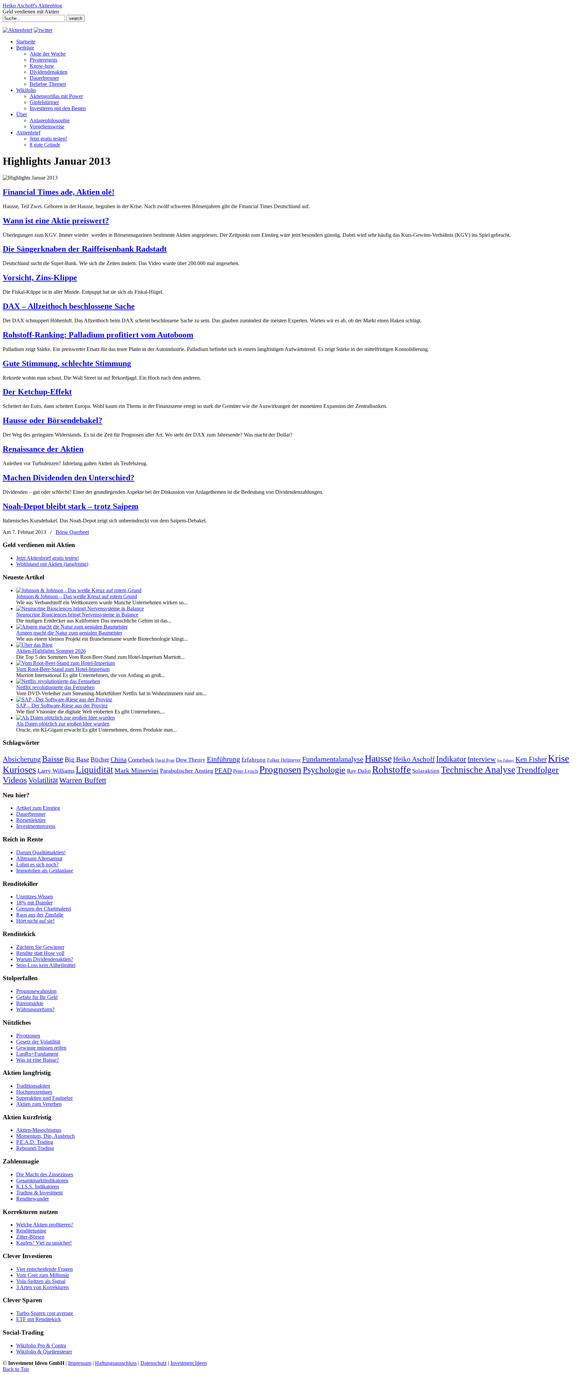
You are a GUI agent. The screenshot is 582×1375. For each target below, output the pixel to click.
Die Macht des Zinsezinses (44, 1174)
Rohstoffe (391, 769)
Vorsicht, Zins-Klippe (40, 277)
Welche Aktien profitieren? (44, 1224)
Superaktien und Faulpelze (44, 1098)
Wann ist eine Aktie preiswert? (56, 220)
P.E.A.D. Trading (34, 1142)
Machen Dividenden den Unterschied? (68, 477)
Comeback (141, 759)
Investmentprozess (35, 826)
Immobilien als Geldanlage (44, 870)
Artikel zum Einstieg (38, 808)
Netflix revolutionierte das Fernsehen (55, 687)
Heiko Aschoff (414, 759)
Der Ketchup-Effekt (37, 391)
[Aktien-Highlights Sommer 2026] (34, 645)
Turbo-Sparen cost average (44, 1313)
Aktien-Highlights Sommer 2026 (51, 651)
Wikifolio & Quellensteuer (44, 1351)
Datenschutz (153, 1363)
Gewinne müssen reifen (41, 1048)
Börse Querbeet (72, 532)
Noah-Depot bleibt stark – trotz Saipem (70, 506)
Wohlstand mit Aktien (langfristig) (52, 564)
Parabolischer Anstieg (186, 770)
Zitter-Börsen (30, 1237)
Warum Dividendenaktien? (44, 959)
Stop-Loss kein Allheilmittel (45, 965)
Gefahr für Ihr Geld (37, 997)
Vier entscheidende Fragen (44, 1269)
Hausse (378, 758)
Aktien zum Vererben (39, 1104)
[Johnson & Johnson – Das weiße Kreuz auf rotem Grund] (78, 590)
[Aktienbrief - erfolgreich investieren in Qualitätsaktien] (17, 30)
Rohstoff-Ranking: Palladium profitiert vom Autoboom (98, 334)
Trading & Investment (39, 1192)
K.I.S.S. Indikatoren (37, 1186)
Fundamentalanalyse (332, 759)
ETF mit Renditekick (38, 1319)
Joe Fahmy (505, 760)
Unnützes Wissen (34, 896)
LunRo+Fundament (37, 1054)
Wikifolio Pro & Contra (41, 1345)
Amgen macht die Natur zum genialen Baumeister (69, 633)
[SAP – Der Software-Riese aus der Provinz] (64, 699)
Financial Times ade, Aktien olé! (59, 192)
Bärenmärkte (29, 1003)
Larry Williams (55, 770)
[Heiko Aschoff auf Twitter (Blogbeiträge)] (43, 30)
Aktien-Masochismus (38, 1130)
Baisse (52, 758)
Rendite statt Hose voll (40, 953)
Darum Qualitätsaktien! (41, 852)
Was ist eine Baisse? (37, 1060)
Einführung (223, 759)
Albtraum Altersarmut (39, 858)
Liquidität (94, 770)
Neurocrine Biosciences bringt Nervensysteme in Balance (77, 614)
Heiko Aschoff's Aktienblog (32, 5)
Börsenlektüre (31, 820)
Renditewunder (32, 1199)
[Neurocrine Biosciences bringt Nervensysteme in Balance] (80, 608)
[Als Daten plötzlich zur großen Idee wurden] (65, 718)
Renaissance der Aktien (43, 449)
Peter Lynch (245, 771)
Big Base (77, 759)
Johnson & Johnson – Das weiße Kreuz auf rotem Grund (76, 596)
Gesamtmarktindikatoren (42, 1180)
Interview (481, 759)
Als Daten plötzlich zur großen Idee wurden (62, 724)
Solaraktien (426, 771)
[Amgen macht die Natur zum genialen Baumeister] (72, 627)
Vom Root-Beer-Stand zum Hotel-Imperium (62, 669)
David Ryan (164, 760)
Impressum (79, 1363)
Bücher (100, 759)
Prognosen (280, 769)
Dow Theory (190, 760)
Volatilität (43, 780)
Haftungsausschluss (116, 1363)
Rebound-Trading (35, 1148)
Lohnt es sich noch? (37, 864)
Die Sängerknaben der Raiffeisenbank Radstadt (85, 249)
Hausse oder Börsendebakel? (52, 420)
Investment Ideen (188, 1363)
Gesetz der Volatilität (38, 1042)
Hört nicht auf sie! (35, 921)
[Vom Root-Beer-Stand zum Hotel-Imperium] (65, 663)
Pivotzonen (28, 1035)
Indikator (451, 758)
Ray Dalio (359, 771)
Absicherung (22, 759)
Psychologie (324, 770)
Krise (558, 758)
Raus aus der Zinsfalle (39, 915)
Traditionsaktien (33, 1086)
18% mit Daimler (34, 902)
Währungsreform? (35, 1009)
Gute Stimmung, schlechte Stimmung (67, 363)
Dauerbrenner (30, 814)
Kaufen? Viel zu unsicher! (44, 1243)
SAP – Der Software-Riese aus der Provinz (62, 705)
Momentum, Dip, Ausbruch (45, 1136)
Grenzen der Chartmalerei (43, 909)
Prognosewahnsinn (36, 991)
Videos (15, 780)
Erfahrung (253, 760)
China (118, 759)
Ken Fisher (531, 759)
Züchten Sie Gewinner (40, 947)
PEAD (223, 770)
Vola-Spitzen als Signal (40, 1281)
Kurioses (19, 769)
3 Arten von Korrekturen (42, 1287)
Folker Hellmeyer (284, 760)
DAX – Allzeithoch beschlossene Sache (69, 306)
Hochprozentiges (34, 1092)
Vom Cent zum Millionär (42, 1275)
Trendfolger (538, 770)
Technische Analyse (478, 770)
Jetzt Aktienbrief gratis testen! (47, 558)
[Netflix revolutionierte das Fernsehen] (58, 681)
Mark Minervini (137, 770)
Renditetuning (31, 1231)
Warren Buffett (82, 780)
